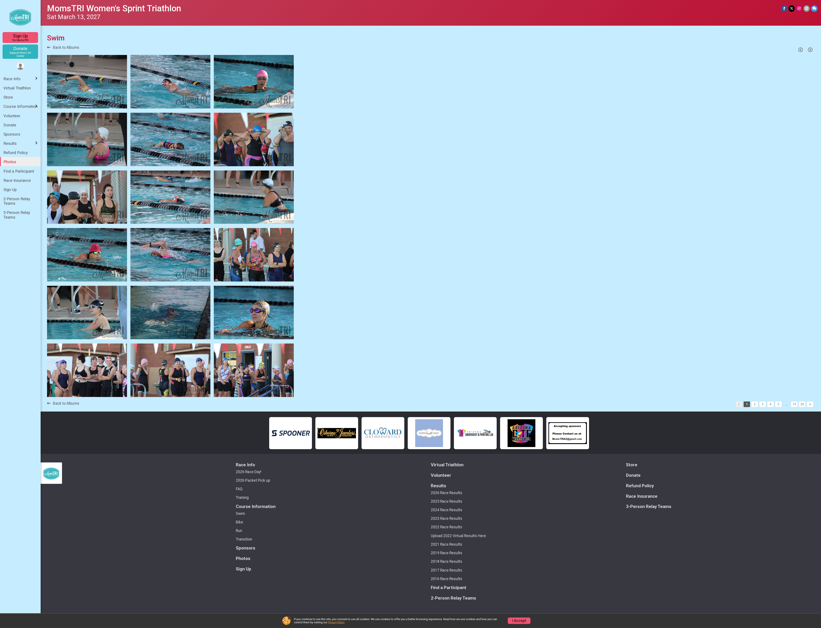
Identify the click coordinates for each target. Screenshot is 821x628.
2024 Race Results (446, 510)
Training (242, 497)
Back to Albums (65, 47)
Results (10, 143)
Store (8, 97)
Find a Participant (18, 171)
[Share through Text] (814, 8)
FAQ (239, 489)
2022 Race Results (446, 527)
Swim (240, 513)
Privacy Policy (336, 622)
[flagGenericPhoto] (113, 103)
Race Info (12, 79)
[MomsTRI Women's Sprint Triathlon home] (20, 16)
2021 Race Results (446, 544)
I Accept (519, 621)
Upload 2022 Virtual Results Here (458, 536)
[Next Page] (810, 49)
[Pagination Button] (810, 404)
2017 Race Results (446, 570)
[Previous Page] (800, 49)
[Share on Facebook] (784, 8)
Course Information (20, 106)
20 (802, 404)
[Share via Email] (806, 8)
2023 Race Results (446, 518)
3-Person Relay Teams (16, 214)
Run (239, 531)
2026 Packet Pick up (253, 480)
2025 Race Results (446, 501)
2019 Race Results (446, 553)
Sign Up (20, 37)
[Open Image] (87, 81)
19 (794, 404)
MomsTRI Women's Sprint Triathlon (114, 8)
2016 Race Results (446, 579)
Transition (244, 539)
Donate (20, 52)
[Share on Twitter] (792, 8)
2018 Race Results (446, 561)
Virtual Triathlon (17, 88)
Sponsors (11, 134)
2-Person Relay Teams (16, 201)
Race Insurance (17, 180)
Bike (239, 522)
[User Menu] (20, 66)
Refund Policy (15, 152)
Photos (9, 162)
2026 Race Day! (248, 472)
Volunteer (11, 116)
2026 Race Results (446, 493)
